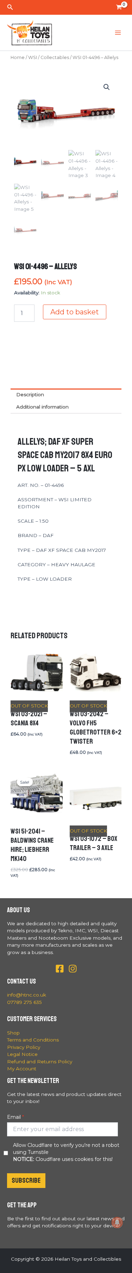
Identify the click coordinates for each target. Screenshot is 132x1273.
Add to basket (74, 312)
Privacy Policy (23, 1047)
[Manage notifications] (117, 1222)
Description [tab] (30, 394)
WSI (32, 57)
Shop (13, 1033)
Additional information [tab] (42, 407)
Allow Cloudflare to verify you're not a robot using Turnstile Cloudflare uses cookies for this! (66, 1152)
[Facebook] (59, 968)
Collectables (54, 57)
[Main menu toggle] (118, 33)
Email (14, 1117)
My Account (21, 1068)
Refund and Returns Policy (39, 1061)
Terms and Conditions (33, 1040)
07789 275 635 (24, 1002)
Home (18, 57)
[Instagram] (72, 968)
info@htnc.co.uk (26, 995)
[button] (10, 7)
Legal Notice (22, 1054)
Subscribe (26, 1180)
